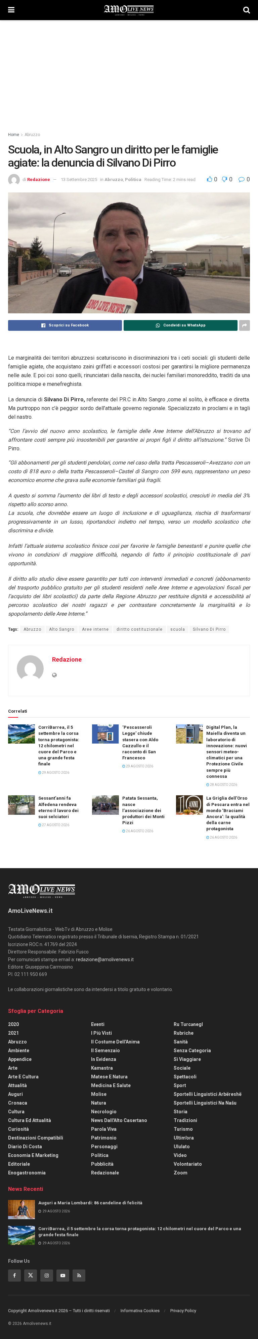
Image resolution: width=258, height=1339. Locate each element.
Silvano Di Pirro (209, 629)
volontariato (188, 1164)
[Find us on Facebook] (14, 1275)
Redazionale (105, 1172)
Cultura (16, 1111)
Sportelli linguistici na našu (205, 1103)
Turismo (183, 1129)
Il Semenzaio (105, 1050)
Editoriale (19, 1164)
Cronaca (17, 1103)
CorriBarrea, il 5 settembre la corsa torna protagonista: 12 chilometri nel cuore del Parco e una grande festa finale (58, 745)
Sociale (182, 1068)
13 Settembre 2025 (79, 179)
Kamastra (102, 1068)
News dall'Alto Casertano (119, 1120)
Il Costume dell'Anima (115, 1041)
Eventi (97, 1024)
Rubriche (184, 1033)
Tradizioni (185, 1120)
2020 (13, 1024)
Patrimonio (104, 1138)
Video (180, 1155)
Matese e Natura (109, 1076)
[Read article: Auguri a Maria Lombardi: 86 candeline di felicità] (21, 1209)
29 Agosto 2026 (55, 772)
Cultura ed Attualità (29, 1120)
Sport (180, 1085)
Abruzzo (32, 134)
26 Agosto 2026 (139, 831)
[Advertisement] (129, 71)
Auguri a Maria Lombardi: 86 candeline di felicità (90, 1202)
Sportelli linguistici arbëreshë (208, 1094)
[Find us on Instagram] (46, 1275)
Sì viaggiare (187, 1059)
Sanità (181, 1041)
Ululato (182, 1146)
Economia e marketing (33, 1155)
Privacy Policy (183, 1310)
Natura (98, 1103)
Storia (180, 1111)
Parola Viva (104, 1129)
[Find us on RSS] (79, 1275)
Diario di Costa (25, 1146)
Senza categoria (192, 1050)
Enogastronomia (27, 1172)
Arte (12, 1068)
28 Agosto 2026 (223, 785)
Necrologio (104, 1111)
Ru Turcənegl (188, 1024)
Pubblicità (102, 1164)
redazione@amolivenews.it (105, 959)
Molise (98, 1094)
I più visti (101, 1033)
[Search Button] (246, 10)
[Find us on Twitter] (30, 1275)
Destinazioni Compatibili (35, 1138)
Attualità (17, 1085)
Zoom (180, 1172)
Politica (133, 179)
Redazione (38, 179)
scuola (177, 629)
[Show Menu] (11, 10)
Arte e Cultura (23, 1076)
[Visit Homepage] (129, 10)
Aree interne (95, 629)
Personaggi (104, 1146)
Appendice (20, 1059)
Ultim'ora (184, 1138)
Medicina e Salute (111, 1085)
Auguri (15, 1094)
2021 (13, 1033)
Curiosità (18, 1129)
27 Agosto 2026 (55, 825)
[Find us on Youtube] (62, 1275)
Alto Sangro (61, 629)
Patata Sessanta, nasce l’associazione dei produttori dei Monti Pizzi (143, 810)
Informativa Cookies (140, 1310)
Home (13, 134)
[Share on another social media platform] (244, 325)
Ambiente (18, 1050)
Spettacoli (185, 1076)
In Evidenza (103, 1059)
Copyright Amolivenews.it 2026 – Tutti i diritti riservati (59, 1310)
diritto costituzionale (140, 629)
